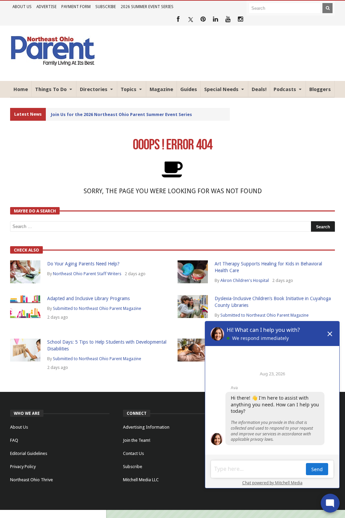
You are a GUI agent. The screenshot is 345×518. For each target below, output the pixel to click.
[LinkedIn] (215, 19)
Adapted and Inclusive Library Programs (88, 298)
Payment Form (76, 6)
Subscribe (105, 6)
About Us (22, 6)
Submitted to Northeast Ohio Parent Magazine (97, 308)
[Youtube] (228, 19)
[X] (190, 19)
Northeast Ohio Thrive (31, 479)
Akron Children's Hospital (244, 280)
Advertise (46, 6)
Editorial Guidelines (28, 453)
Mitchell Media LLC (141, 479)
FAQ (14, 440)
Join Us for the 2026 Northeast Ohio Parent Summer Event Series (121, 114)
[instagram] (240, 19)
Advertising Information (146, 427)
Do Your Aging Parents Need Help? (83, 263)
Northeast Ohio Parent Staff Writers (87, 273)
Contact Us (133, 453)
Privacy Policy (23, 466)
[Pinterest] (203, 19)
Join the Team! (136, 440)
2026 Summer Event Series (147, 6)
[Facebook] (178, 19)
